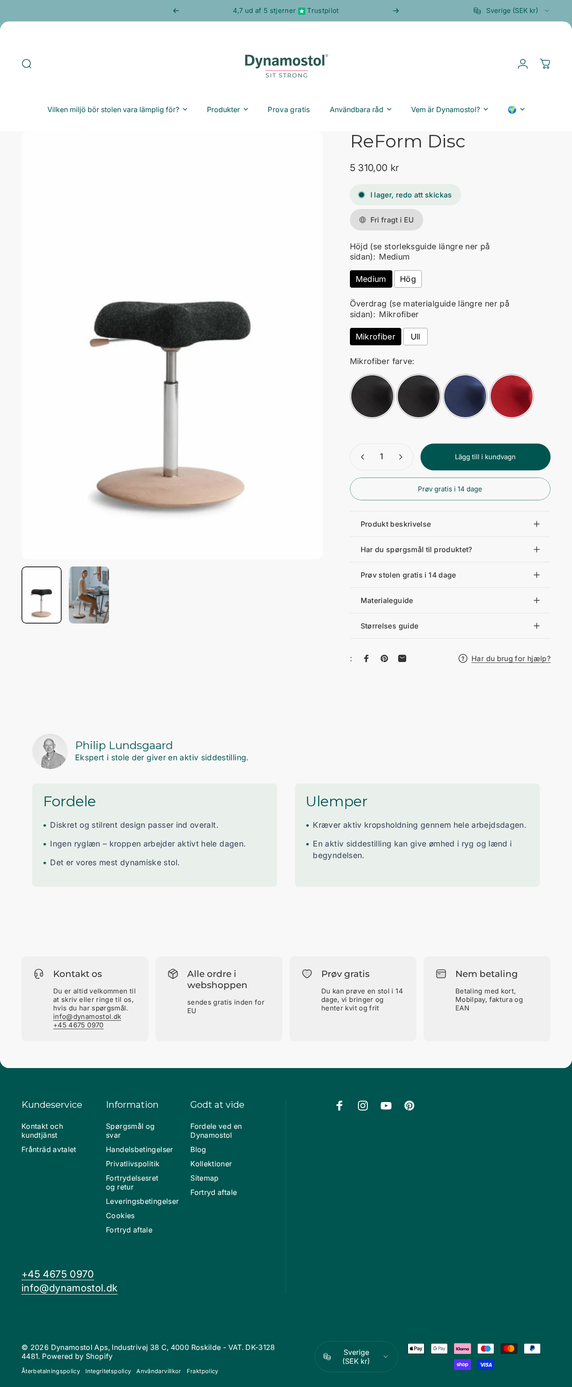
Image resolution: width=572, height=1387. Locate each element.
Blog (198, 1149)
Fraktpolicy (203, 1371)
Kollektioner (211, 1163)
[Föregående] (176, 10)
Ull (416, 336)
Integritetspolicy (108, 1371)
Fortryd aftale (129, 1229)
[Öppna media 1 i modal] (172, 345)
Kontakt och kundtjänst (42, 1131)
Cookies (120, 1215)
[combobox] (512, 10)
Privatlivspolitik (133, 1163)
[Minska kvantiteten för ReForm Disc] (360, 457)
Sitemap (204, 1177)
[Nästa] (396, 10)
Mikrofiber (376, 336)
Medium (371, 279)
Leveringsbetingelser (142, 1201)
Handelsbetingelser (139, 1149)
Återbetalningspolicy (50, 1371)
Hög (408, 279)
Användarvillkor (158, 1371)
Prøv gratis (345, 973)
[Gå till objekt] (41, 595)
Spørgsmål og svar (130, 1131)
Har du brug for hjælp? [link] (511, 658)
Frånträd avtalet (48, 1149)
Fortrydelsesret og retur (132, 1182)
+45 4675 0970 (78, 1025)
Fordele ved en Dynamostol (216, 1131)
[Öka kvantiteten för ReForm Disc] (402, 457)
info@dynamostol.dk (87, 1016)
